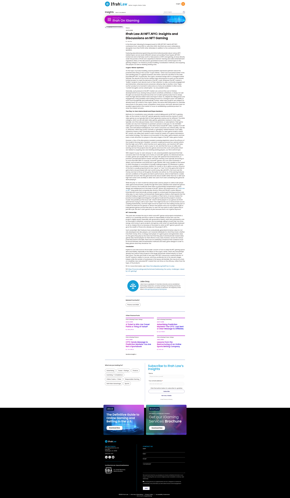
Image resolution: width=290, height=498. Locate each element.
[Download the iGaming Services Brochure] (166, 464)
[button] (183, 4)
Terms (165, 443)
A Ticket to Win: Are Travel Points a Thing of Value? (138, 320)
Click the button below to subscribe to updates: (167, 432)
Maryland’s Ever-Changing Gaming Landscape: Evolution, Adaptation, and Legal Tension (139, 381)
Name (144, 493)
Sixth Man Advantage (114, 428)
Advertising (110, 415)
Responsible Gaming (132, 423)
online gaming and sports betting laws (155, 289)
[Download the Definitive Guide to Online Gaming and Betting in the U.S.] (123, 464)
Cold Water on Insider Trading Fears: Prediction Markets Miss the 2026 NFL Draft (171, 361)
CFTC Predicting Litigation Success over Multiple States (139, 360)
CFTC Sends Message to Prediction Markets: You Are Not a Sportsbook (139, 340)
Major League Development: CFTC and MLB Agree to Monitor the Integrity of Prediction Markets (170, 381)
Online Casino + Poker (114, 423)
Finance (128, 28)
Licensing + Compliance (115, 419)
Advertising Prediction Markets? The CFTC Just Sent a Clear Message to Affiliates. (170, 321)
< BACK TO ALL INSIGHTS (120, 12)
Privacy (170, 443)
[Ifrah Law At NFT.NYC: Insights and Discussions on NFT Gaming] (114, 27)
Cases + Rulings (123, 415)
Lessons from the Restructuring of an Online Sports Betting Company (171, 340)
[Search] (184, 12)
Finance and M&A (133, 305)
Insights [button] (178, 4)
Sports (127, 428)
